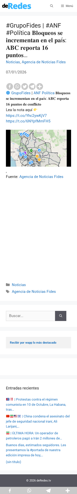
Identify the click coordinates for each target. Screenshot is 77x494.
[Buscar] (60, 316)
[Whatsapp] (17, 86)
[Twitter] (24, 86)
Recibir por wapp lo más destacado (33, 342)
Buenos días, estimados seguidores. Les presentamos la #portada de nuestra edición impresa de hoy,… (36, 450)
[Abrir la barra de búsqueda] (51, 6)
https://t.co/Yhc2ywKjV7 (26, 115)
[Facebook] (9, 86)
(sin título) (13, 462)
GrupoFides (21, 93)
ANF (37, 93)
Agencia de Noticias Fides (44, 62)
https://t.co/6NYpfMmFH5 (28, 121)
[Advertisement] (38, 235)
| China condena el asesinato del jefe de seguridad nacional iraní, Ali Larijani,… (38, 421)
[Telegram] (32, 86)
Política (48, 93)
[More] (39, 86)
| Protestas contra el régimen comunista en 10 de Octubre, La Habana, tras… (36, 404)
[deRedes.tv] (17, 6)
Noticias (13, 62)
